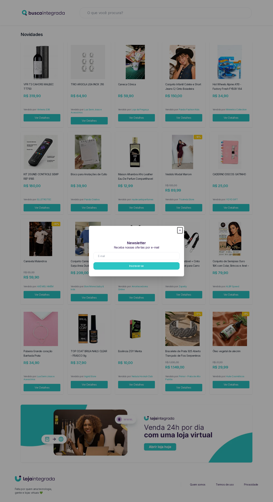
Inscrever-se (136, 265)
